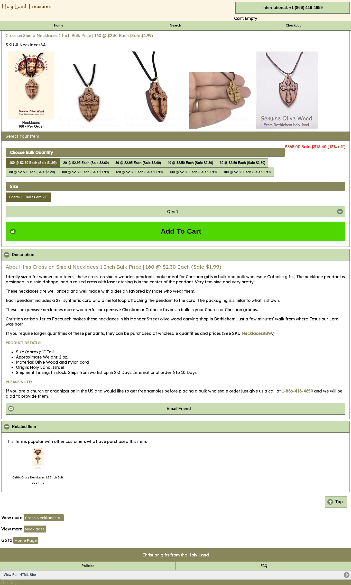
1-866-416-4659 (297, 391)
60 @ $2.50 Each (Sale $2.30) (242, 163)
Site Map (9, 582)
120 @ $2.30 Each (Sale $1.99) (139, 172)
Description (48, 254)
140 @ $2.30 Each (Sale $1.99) (193, 172)
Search (175, 25)
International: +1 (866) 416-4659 (292, 7)
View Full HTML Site (20, 575)
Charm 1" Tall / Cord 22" (28, 197)
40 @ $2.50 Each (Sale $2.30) (190, 163)
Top (339, 502)
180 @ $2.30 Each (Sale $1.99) (247, 172)
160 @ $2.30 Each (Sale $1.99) (33, 163)
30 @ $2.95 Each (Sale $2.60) (138, 163)
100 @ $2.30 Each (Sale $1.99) (85, 172)
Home (58, 25)
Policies (87, 566)
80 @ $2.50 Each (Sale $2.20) (32, 172)
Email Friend (179, 408)
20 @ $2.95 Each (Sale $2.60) (86, 163)
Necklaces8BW (257, 333)
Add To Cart (181, 231)
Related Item (49, 426)
